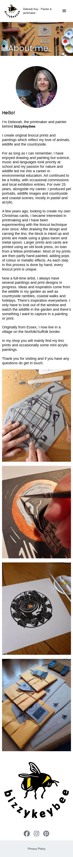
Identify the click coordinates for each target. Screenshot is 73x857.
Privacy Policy (36, 848)
